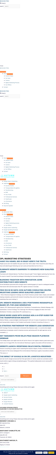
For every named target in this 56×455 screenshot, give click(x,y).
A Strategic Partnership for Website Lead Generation (27, 326)
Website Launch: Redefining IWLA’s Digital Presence (25, 346)
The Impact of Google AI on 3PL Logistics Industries (25, 356)
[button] (2, 385)
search (2, 6)
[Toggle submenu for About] (10, 74)
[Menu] (3, 72)
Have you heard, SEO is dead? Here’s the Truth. (23, 261)
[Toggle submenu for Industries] (12, 184)
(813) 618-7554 (4, 68)
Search (2, 376)
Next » (5, 371)
